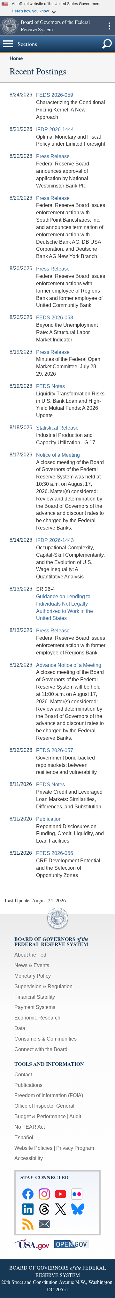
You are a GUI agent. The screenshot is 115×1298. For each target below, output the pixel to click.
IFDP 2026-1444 (55, 129)
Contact (23, 1074)
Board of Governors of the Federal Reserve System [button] (55, 26)
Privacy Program (75, 1148)
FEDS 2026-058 (54, 317)
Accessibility (28, 1158)
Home (16, 58)
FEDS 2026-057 (54, 750)
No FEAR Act (29, 1127)
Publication (49, 819)
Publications (28, 1085)
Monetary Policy (32, 976)
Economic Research (37, 1017)
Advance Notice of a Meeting (68, 665)
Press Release (53, 156)
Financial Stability (34, 997)
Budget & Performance (40, 1116)
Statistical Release (57, 428)
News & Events (31, 965)
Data (19, 1028)
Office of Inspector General (44, 1106)
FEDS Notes (50, 386)
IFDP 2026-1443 (55, 540)
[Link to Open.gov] (73, 1244)
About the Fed (30, 955)
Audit (75, 1116)
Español (23, 1137)
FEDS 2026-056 (54, 853)
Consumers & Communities (45, 1039)
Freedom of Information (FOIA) (48, 1095)
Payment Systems (34, 1007)
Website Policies (33, 1148)
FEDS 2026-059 (54, 95)
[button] (9, 25)
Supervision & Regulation (43, 986)
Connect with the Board (40, 1049)
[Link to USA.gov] (34, 1244)
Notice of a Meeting (58, 455)
